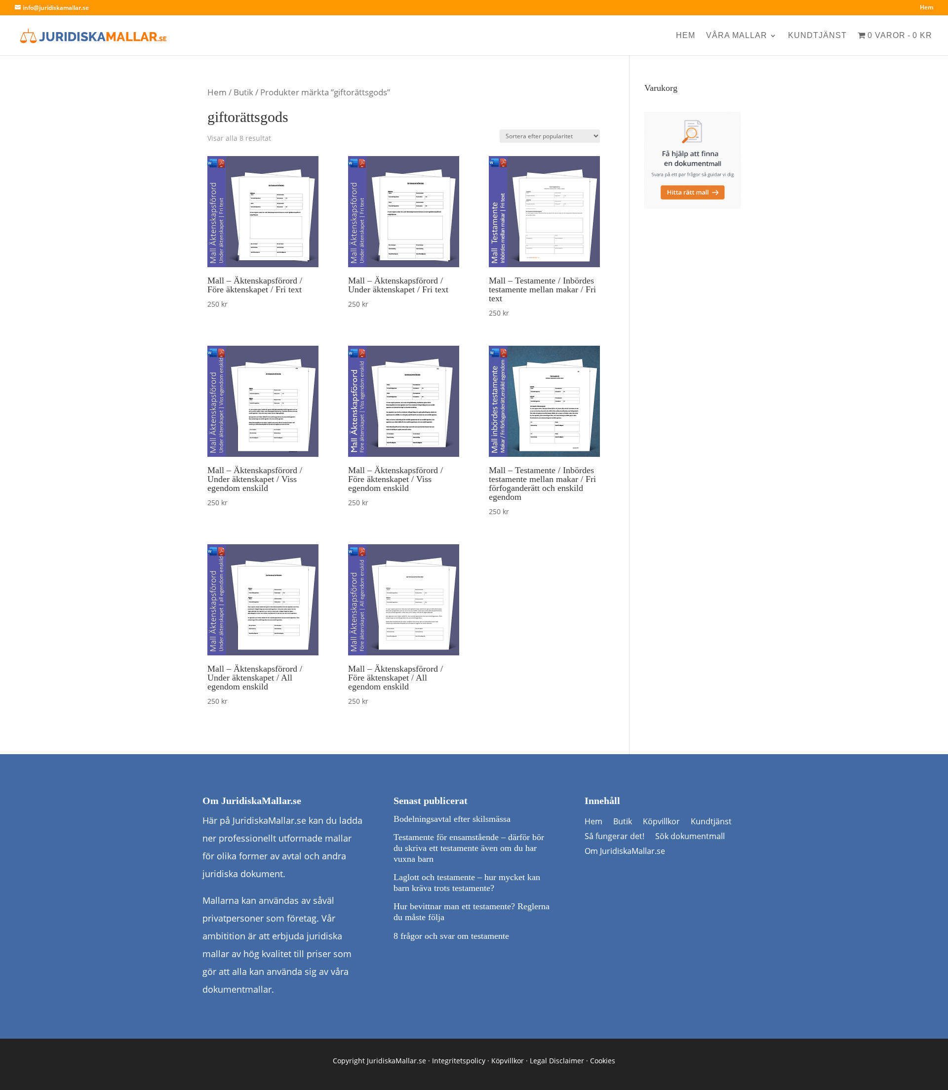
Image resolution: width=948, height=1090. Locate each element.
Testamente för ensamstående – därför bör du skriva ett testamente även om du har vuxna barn (469, 847)
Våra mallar (736, 36)
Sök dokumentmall (690, 837)
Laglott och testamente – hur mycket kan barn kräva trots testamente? (467, 882)
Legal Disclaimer (557, 1060)
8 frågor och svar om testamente (451, 936)
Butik (243, 92)
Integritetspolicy (458, 1060)
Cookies (602, 1060)
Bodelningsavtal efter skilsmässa (452, 819)
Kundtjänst (817, 36)
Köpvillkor (661, 822)
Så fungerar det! (614, 837)
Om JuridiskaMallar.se (625, 852)
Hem (926, 7)
